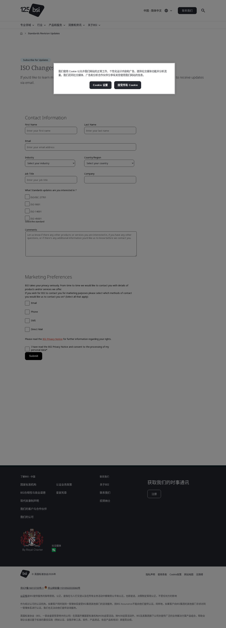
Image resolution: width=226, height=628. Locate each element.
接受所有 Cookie (128, 85)
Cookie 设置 (100, 85)
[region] (114, 78)
